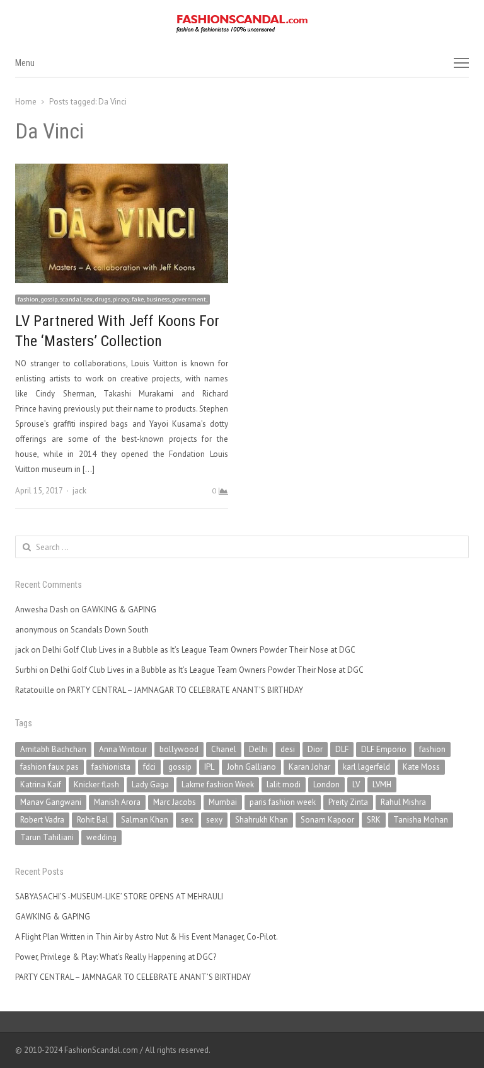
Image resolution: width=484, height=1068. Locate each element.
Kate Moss (421, 767)
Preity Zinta (348, 802)
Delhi (258, 749)
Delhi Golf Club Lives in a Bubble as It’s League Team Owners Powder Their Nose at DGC (198, 649)
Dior (315, 749)
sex (187, 819)
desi (287, 749)
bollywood (179, 749)
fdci (149, 767)
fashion (432, 749)
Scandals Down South (110, 629)
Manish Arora (117, 802)
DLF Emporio (383, 749)
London (326, 784)
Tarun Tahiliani (47, 837)
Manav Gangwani (50, 802)
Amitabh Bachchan (53, 749)
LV (356, 784)
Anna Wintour (123, 749)
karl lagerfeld (366, 767)
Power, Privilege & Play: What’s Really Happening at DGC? (115, 957)
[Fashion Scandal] (242, 24)
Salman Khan (144, 819)
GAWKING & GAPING (118, 609)
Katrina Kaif (40, 784)
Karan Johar (309, 767)
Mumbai (223, 802)
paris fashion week (283, 802)
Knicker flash (96, 784)
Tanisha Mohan (420, 819)
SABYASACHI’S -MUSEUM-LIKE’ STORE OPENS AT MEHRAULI (119, 896)
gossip (180, 767)
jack (79, 490)
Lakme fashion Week (218, 784)
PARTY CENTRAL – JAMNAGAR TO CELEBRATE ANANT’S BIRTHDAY (185, 690)
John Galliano (251, 767)
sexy (214, 819)
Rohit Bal (92, 819)
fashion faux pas (49, 767)
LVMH (381, 784)
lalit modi (284, 784)
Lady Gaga (150, 784)
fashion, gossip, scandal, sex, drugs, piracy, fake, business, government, (112, 299)
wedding (101, 837)
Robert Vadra (42, 819)
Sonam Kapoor (327, 819)
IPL (209, 767)
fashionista (110, 767)
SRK (374, 819)
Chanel (223, 749)
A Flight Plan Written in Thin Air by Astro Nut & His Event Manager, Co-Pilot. (146, 936)
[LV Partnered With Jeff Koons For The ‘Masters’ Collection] (121, 171)
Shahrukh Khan (261, 819)
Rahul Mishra (403, 802)
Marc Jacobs (174, 802)
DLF (342, 749)
